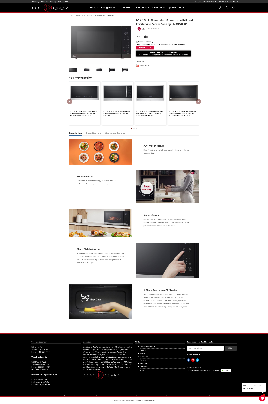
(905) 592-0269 (43, 384)
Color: (138, 37)
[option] (101, 42)
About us (143, 350)
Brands (142, 353)
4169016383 (183, 54)
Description (75, 133)
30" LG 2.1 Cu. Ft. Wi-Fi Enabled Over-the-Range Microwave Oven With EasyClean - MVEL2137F (149, 113)
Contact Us (143, 54)
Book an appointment (147, 347)
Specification (93, 133)
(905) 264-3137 (43, 367)
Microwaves (99, 15)
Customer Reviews (115, 133)
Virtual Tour (144, 363)
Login (142, 370)
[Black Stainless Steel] (145, 37)
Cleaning (126, 7)
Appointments (176, 7)
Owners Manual (144, 65)
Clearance (158, 7)
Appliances (80, 15)
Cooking (92, 7)
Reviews (143, 360)
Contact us (144, 367)
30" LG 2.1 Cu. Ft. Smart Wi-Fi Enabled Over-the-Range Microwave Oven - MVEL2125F (116, 113)
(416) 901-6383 (43, 352)
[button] (131, 129)
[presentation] (69, 101)
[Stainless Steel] (147, 37)
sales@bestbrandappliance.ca (163, 54)
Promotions (142, 7)
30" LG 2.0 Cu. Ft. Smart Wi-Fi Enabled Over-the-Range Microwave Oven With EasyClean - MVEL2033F (83, 113)
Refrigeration (108, 7)
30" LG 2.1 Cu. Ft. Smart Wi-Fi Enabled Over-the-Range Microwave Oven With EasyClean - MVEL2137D (182, 113)
